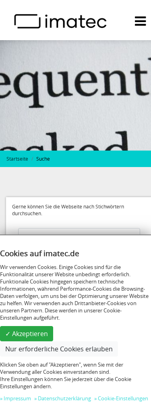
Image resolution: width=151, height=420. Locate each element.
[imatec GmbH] (60, 20)
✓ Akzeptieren (26, 333)
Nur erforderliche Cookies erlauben (59, 349)
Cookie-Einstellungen (123, 398)
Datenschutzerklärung (64, 398)
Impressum (17, 398)
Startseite (17, 158)
